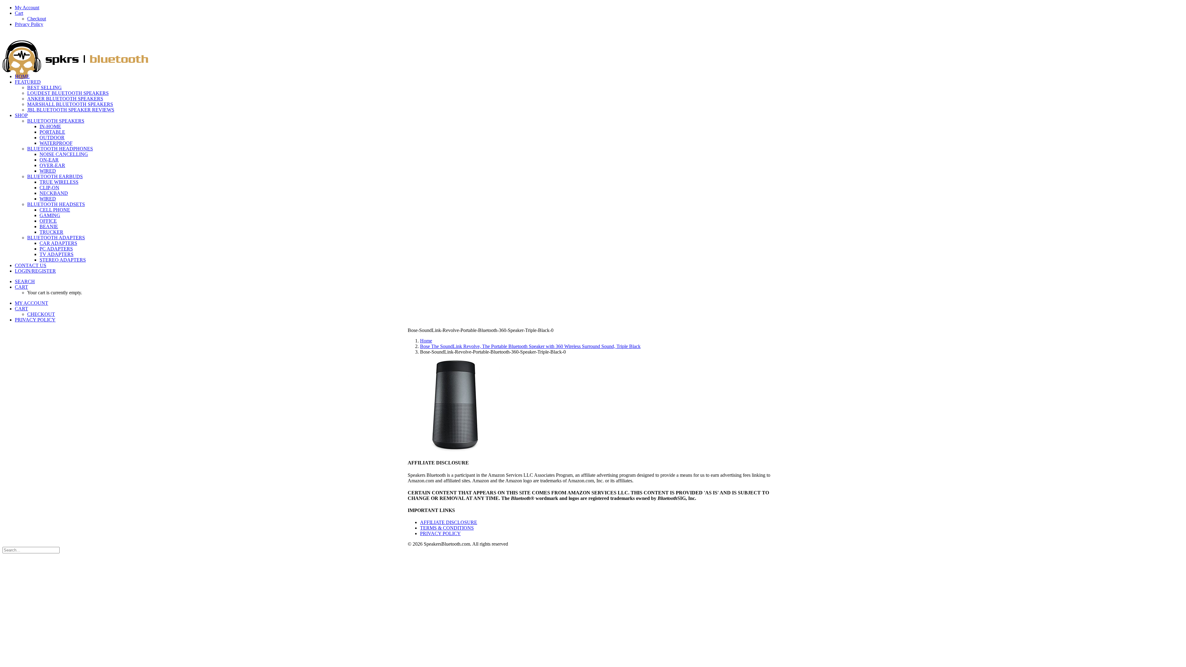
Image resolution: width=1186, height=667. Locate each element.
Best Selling (44, 87)
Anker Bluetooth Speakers (65, 98)
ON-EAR (49, 159)
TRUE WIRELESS (59, 182)
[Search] (31, 549)
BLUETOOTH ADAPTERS (56, 237)
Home (426, 340)
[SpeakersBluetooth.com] (593, 50)
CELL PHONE (55, 209)
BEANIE (49, 226)
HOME (22, 76)
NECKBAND (54, 193)
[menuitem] (599, 7)
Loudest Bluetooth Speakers (68, 93)
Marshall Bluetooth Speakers (70, 104)
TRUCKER (51, 232)
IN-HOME (50, 126)
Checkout (36, 18)
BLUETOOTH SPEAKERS (55, 121)
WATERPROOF (56, 143)
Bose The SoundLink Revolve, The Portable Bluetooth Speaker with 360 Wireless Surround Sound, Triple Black (530, 346)
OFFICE (48, 221)
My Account (27, 7)
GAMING (50, 215)
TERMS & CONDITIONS (447, 528)
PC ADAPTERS (56, 248)
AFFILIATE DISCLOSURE (448, 522)
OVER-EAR (52, 165)
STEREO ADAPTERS (63, 259)
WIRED (48, 171)
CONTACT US (30, 265)
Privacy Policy (29, 24)
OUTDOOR (52, 137)
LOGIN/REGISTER (35, 271)
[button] (25, 281)
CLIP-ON (49, 187)
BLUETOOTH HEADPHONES (60, 148)
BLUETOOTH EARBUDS (55, 176)
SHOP (21, 115)
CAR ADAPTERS (58, 243)
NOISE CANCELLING (64, 154)
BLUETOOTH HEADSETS (56, 204)
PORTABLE (52, 132)
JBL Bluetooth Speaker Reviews (70, 109)
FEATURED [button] (28, 82)
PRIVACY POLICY (440, 533)
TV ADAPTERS (57, 254)
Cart (19, 13)
